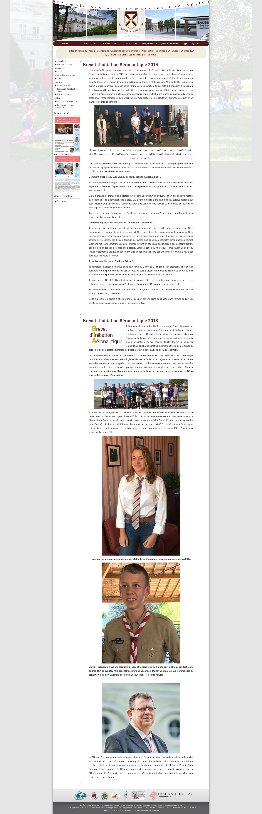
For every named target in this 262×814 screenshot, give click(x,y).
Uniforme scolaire (64, 64)
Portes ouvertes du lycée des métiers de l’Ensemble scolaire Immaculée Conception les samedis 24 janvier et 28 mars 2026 (131, 51)
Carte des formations (65, 75)
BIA (58, 98)
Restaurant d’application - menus (66, 90)
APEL (59, 82)
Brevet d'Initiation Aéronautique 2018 (120, 320)
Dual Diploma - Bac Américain (64, 106)
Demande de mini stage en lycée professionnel (131, 55)
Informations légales (152, 810)
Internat (59, 78)
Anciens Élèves (63, 85)
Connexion (61, 201)
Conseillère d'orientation (66, 101)
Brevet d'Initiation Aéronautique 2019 (120, 64)
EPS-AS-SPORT (63, 95)
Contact (59, 71)
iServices (60, 68)
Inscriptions (61, 61)
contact (139, 810)
